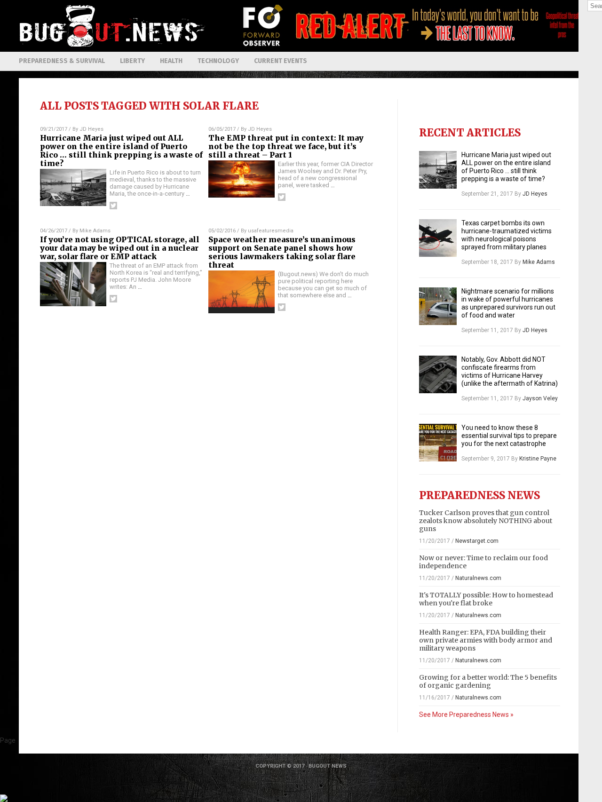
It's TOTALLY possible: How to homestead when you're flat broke (486, 599)
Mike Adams (95, 231)
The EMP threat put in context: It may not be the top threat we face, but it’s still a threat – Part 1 (286, 146)
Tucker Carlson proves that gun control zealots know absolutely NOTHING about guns (485, 520)
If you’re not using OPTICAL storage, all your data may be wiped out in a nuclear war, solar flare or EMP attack (119, 248)
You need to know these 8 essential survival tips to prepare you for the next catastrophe (509, 435)
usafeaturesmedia (270, 231)
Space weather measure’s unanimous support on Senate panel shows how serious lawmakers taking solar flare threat (282, 252)
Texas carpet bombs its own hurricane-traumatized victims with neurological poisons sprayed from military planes (506, 235)
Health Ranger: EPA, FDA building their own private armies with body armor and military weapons (485, 640)
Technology (218, 61)
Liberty (132, 61)
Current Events (280, 61)
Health (171, 61)
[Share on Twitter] (113, 205)
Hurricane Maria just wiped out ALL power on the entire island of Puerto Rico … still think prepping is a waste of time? (121, 150)
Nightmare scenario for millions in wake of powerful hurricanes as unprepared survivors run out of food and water (508, 303)
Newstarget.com (477, 541)
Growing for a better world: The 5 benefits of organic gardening (488, 681)
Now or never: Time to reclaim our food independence (483, 562)
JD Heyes (91, 129)
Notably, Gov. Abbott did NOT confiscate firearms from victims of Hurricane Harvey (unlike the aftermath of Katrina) (509, 371)
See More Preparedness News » (466, 714)
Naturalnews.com (478, 578)
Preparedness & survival (62, 61)
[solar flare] (113, 44)
